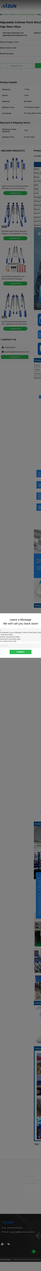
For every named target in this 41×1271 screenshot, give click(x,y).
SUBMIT (20, 652)
